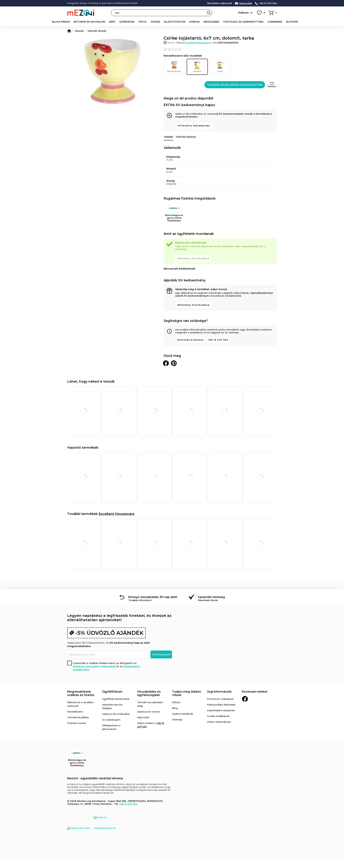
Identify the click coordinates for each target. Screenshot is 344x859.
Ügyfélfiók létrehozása (115, 698)
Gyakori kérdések (182, 713)
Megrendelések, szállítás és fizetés (80, 693)
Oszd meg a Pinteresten (174, 363)
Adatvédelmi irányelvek (221, 710)
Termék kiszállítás (78, 717)
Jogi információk (219, 691)
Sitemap (177, 719)
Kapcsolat (245, 3)
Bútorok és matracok (89, 21)
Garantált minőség (211, 597)
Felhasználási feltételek (221, 704)
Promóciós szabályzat (220, 698)
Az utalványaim (111, 719)
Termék (168, 137)
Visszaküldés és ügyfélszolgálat (149, 693)
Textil (142, 21)
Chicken (197, 71)
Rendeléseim (75, 711)
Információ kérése (190, 339)
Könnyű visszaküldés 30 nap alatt (152, 597)
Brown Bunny (174, 71)
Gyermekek (275, 21)
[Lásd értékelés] (220, 49)
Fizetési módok (186, 137)
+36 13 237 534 (268, 3)
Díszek (155, 21)
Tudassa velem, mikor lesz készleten (234, 84)
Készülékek (211, 21)
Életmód (292, 21)
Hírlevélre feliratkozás (194, 125)
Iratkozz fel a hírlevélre (116, 713)
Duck (220, 71)
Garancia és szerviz (148, 711)
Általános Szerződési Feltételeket (94, 666)
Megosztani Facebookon (166, 363)
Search (209, 12)
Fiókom (243, 12)
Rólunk (176, 702)
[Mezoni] (69, 31)
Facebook (245, 699)
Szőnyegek (126, 21)
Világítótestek (174, 21)
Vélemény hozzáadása (193, 258)
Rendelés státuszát (219, 3)
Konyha (194, 21)
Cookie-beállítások (218, 716)
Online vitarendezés (219, 721)
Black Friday (61, 21)
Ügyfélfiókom (112, 691)
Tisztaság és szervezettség (243, 21)
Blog (175, 708)
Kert (112, 21)
